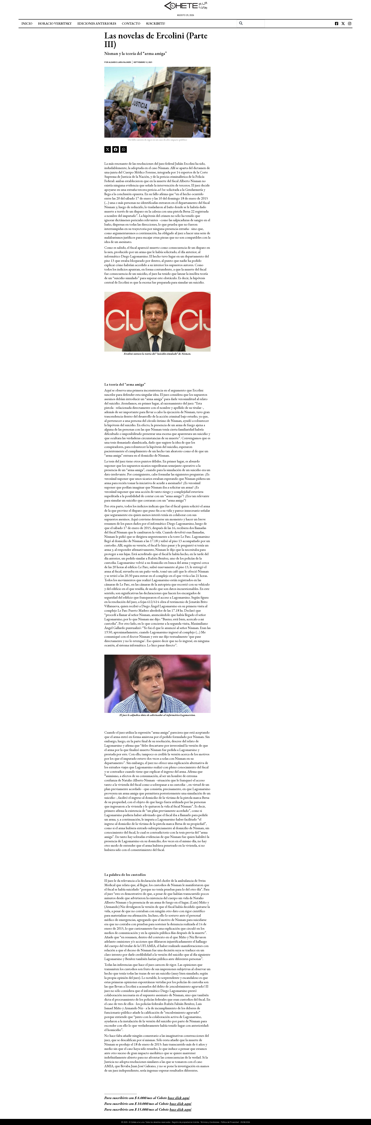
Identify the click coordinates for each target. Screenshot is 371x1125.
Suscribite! (155, 23)
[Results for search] (251, 29)
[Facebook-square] (336, 24)
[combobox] (251, 24)
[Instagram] (349, 24)
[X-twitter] (343, 24)
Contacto (131, 23)
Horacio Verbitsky (55, 23)
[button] (107, 149)
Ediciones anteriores (96, 23)
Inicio (26, 23)
